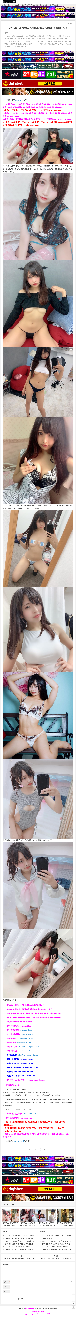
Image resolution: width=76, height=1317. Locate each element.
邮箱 (7, 1287)
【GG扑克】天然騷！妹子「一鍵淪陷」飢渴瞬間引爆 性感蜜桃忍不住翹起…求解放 (30, 1235)
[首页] (73, 1292)
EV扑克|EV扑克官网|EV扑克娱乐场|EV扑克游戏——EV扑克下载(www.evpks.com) (32, 110)
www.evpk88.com (28, 1034)
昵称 (7, 1282)
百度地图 (50, 1308)
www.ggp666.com (29, 1114)
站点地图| (45, 1308)
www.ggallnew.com (28, 1076)
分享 (45, 1149)
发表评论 (69, 23)
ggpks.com (19, 100)
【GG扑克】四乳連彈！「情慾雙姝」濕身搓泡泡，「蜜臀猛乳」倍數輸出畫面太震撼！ (30, 1249)
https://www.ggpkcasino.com (28, 1055)
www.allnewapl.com (25, 1072)
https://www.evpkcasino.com (28, 1051)
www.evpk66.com (26, 1030)
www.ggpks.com (27, 1118)
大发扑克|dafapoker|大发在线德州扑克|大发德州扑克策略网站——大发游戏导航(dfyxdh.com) (39, 104)
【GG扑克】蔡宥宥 (47, 1238)
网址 (5, 1291)
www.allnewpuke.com (31, 1067)
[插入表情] (71, 1281)
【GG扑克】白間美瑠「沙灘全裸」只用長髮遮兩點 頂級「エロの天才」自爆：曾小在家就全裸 (33, 1241)
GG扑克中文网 (19, 1141)
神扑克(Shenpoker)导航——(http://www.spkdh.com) (26, 1080)
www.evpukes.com (24, 1042)
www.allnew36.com (28, 1059)
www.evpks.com (26, 1022)
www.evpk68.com (26, 1038)
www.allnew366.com (28, 1063)
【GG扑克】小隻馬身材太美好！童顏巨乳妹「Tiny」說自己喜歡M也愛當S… (28, 1225)
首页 (4, 5)
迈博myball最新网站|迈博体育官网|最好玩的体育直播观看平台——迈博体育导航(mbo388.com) (36, 107)
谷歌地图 (56, 1308)
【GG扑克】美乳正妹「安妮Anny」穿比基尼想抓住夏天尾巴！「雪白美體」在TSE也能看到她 (33, 1238)
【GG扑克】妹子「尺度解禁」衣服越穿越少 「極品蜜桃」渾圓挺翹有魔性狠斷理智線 (30, 1246)
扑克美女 (10, 5)
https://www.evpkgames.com (28, 1047)
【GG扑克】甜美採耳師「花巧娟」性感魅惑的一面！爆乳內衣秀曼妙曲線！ (27, 1244)
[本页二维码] (73, 1310)
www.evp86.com (26, 1026)
